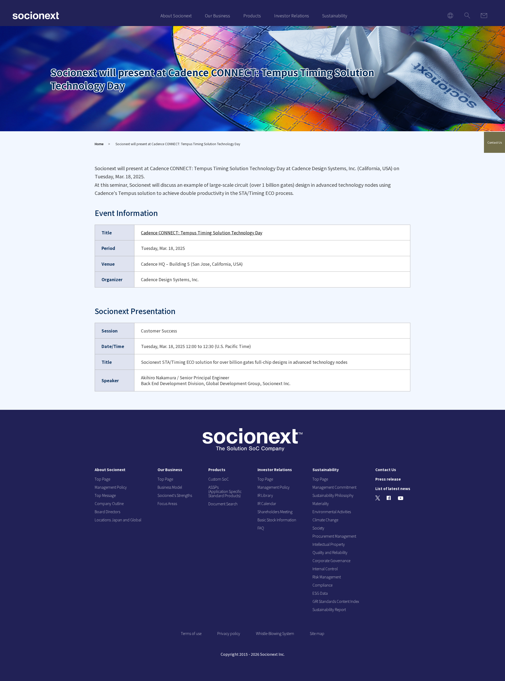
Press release (388, 479)
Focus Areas (167, 503)
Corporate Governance (331, 560)
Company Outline (109, 503)
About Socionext (176, 15)
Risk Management (326, 576)
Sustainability (334, 15)
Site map (317, 633)
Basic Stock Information (276, 519)
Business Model (170, 487)
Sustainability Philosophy (333, 495)
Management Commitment (334, 487)
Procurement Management (334, 536)
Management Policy (111, 487)
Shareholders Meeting (274, 511)
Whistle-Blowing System (275, 633)
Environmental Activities (331, 511)
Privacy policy (228, 633)
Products (252, 15)
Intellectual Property (328, 544)
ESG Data (320, 593)
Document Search (223, 503)
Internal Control (325, 568)
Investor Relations (291, 15)
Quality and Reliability (329, 552)
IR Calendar (266, 503)
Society (318, 528)
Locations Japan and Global (118, 519)
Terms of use (191, 633)
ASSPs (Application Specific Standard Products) (224, 491)
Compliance (322, 585)
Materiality (320, 503)
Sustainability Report (329, 609)
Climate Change (325, 519)
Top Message (105, 495)
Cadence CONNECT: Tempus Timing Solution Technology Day (201, 232)
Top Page (102, 479)
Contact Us (494, 142)
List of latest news (392, 488)
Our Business (217, 15)
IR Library (265, 495)
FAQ (260, 528)
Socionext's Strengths (175, 495)
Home (99, 144)
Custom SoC (218, 479)
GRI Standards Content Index (335, 601)
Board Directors (107, 511)
